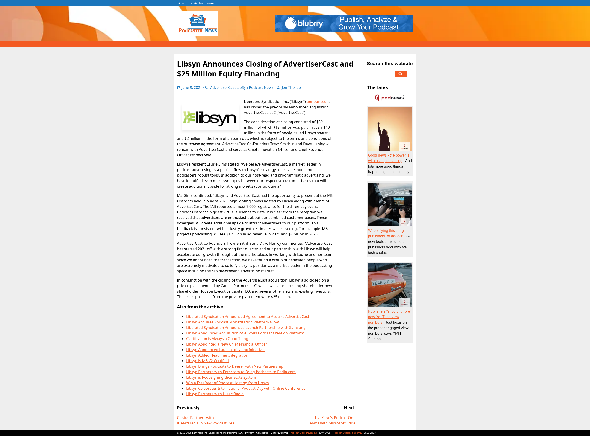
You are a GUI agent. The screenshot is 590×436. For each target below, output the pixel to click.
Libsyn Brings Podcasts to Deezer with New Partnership (234, 366)
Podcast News (261, 87)
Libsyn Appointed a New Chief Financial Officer (226, 344)
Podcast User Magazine (303, 432)
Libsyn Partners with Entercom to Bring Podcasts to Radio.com (241, 371)
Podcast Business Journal (347, 432)
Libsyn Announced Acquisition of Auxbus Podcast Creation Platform (245, 333)
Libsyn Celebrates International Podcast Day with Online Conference (245, 388)
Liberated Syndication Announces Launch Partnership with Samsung (246, 327)
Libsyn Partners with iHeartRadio (215, 393)
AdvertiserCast (223, 87)
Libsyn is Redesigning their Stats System (221, 377)
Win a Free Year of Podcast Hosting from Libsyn (227, 382)
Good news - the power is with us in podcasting (389, 158)
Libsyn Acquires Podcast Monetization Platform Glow (232, 322)
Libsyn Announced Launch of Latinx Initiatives (226, 349)
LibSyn (242, 87)
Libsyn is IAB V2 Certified (207, 360)
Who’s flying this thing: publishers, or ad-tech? (386, 233)
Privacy (249, 432)
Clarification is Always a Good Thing (217, 338)
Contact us (262, 432)
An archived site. (196, 3)
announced (317, 101)
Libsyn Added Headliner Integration (217, 355)
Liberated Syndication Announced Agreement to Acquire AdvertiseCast (247, 316)
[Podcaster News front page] (200, 34)
